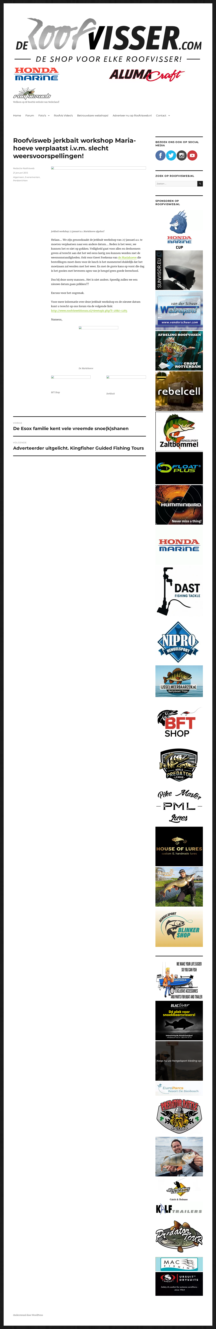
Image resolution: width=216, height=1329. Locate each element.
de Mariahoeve (127, 257)
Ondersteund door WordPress (28, 1315)
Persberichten (20, 180)
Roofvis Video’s (63, 115)
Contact (161, 115)
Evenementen (32, 177)
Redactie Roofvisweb (23, 168)
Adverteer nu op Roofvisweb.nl (132, 115)
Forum (29, 115)
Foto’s (42, 115)
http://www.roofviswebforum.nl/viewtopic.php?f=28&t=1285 (89, 310)
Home (17, 115)
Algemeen (18, 177)
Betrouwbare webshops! (92, 115)
